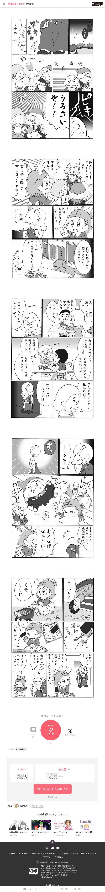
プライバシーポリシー (88, 853)
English (51, 862)
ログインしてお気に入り (55, 789)
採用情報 (65, 853)
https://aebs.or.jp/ (47, 877)
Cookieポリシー (48, 856)
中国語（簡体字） (62, 862)
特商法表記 (59, 856)
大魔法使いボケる (16, 3)
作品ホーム (52, 797)
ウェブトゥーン (22, 853)
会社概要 (12, 853)
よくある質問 (43, 853)
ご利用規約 (74, 853)
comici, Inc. (55, 885)
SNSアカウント (55, 853)
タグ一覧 (33, 853)
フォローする (37, 806)
